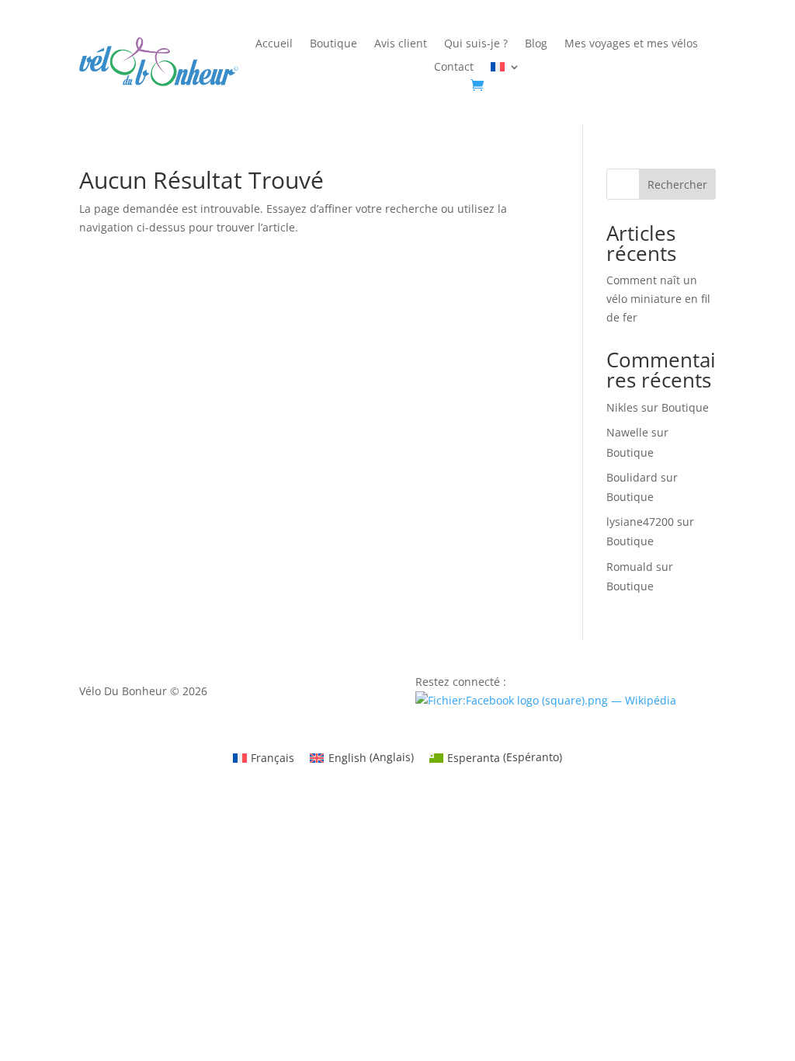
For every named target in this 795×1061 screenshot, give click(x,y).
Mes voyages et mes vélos (631, 44)
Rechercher (677, 184)
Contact (454, 67)
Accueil (274, 44)
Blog (536, 44)
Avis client (400, 44)
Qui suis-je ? (476, 44)
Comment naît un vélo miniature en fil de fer (658, 299)
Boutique (333, 44)
